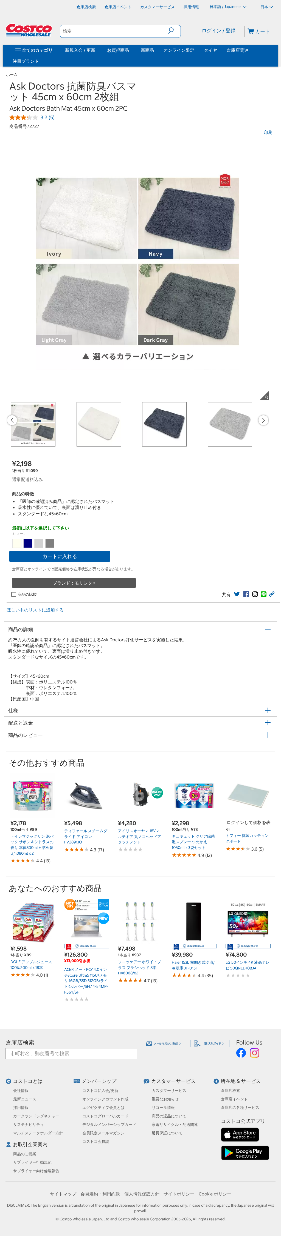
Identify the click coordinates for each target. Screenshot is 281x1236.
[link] (237, 594)
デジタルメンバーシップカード (109, 1124)
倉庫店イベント (234, 1099)
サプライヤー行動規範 (32, 1162)
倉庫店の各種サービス (240, 1107)
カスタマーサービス (173, 1081)
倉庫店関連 (238, 50)
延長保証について (167, 1133)
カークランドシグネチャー (36, 1116)
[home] (29, 30)
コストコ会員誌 (95, 1141)
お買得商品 (118, 50)
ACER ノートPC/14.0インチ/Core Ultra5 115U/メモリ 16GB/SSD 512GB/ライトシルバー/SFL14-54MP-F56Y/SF (86, 980)
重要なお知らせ (165, 1099)
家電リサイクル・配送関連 (175, 1124)
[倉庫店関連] (250, 50)
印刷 (268, 132)
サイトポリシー (179, 1194)
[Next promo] (263, 420)
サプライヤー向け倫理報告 (36, 1170)
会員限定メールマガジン (103, 1133)
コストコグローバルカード (105, 1116)
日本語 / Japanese (225, 6)
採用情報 (21, 1107)
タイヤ (210, 50)
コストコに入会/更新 (100, 1090)
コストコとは (28, 1081)
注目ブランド (26, 61)
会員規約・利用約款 (100, 1194)
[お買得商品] (130, 50)
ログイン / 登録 (218, 30)
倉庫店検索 (19, 1042)
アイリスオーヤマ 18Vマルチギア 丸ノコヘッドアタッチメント (139, 836)
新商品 (147, 50)
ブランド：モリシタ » (74, 583)
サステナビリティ (28, 1124)
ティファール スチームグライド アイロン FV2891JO (85, 836)
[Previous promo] (12, 420)
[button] (174, 30)
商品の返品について (169, 1116)
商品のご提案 (24, 1153)
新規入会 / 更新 (80, 50)
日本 (264, 6)
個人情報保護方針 (141, 1194)
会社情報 (21, 1090)
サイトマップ (63, 1194)
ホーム (12, 74)
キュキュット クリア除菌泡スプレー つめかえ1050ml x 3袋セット (193, 842)
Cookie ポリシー (215, 1194)
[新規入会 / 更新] (96, 50)
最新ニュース (24, 1099)
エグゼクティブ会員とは (103, 1107)
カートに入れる (60, 556)
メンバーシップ (99, 1081)
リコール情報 (163, 1107)
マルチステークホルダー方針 (38, 1133)
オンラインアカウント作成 (105, 1099)
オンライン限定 (179, 50)
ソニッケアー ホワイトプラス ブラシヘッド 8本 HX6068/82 (139, 967)
